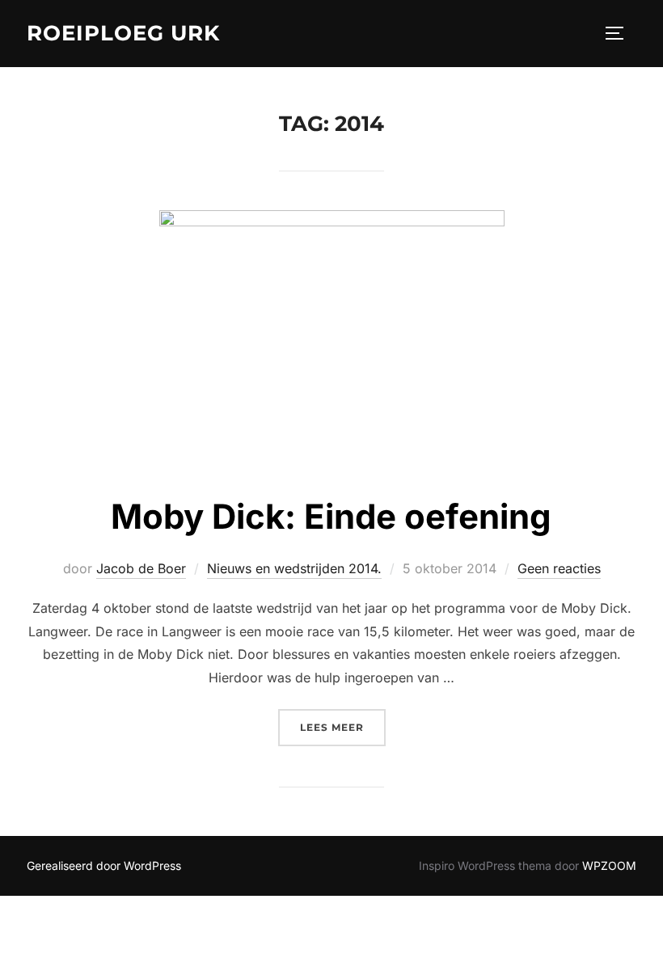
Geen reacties (559, 568)
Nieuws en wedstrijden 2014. (294, 568)
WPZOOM (609, 865)
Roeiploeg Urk (123, 33)
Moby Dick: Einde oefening (331, 516)
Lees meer (343, 726)
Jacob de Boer (141, 568)
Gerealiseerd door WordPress (104, 865)
